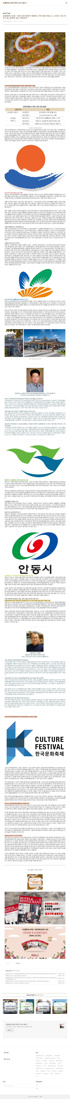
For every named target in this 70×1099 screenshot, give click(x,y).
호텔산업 (46, 1073)
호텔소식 (39, 1060)
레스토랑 (54, 1071)
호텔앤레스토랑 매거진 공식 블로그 (15, 3)
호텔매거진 (39, 1066)
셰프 (59, 1058)
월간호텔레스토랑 (50, 1068)
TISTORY (35, 1096)
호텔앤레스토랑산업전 (50, 1058)
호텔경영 (43, 1071)
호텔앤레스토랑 (40, 1055)
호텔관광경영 (49, 1055)
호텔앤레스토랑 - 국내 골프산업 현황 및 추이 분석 (17, 983)
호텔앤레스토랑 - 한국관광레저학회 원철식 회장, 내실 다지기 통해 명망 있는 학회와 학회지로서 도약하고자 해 (31, 973)
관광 (46, 1063)
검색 (32, 1086)
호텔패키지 (58, 1073)
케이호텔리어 (60, 1060)
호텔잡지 (45, 1060)
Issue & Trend (8, 970)
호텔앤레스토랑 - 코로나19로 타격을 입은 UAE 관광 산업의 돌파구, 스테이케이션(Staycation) (27, 981)
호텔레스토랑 (60, 1068)
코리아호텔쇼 (40, 1058)
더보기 (37, 1076)
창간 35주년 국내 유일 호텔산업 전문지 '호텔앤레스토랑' (19, 1026)
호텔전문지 (39, 1073)
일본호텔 (52, 1060)
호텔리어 (61, 1071)
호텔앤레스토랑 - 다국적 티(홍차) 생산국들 (15, 975)
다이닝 (60, 1063)
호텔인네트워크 (40, 1068)
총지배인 (61, 1066)
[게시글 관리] (12, 963)
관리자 (41, 1096)
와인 (45, 1066)
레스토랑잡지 (53, 1063)
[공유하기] (10, 963)
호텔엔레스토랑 (52, 1066)
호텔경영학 (57, 1055)
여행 (38, 1071)
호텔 (52, 1073)
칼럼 (49, 1071)
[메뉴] (66, 3)
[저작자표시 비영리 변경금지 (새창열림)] (23, 963)
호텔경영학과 (40, 1063)
